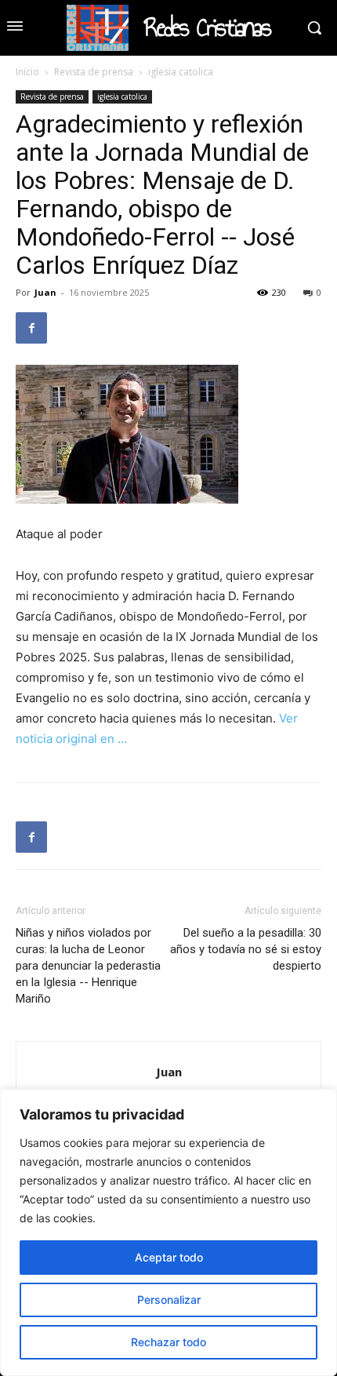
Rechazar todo (168, 1342)
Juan (45, 292)
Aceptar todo (169, 1257)
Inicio (27, 71)
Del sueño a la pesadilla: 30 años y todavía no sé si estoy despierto (245, 949)
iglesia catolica (180, 71)
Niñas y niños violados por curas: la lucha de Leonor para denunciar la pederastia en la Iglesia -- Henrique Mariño (88, 966)
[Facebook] (31, 328)
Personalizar (169, 1299)
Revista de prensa (93, 71)
